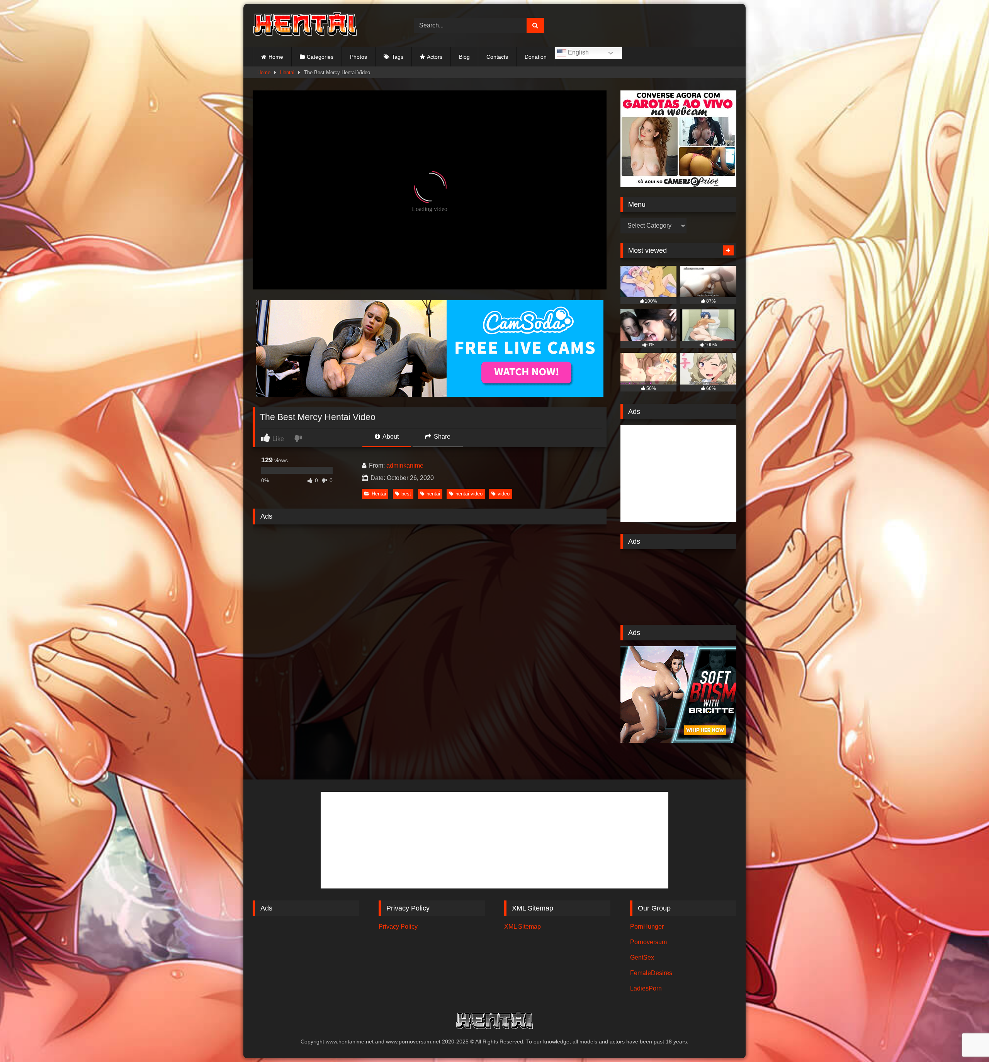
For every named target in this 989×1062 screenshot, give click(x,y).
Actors (434, 57)
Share (441, 436)
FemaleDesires (651, 973)
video (504, 494)
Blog (464, 57)
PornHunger (647, 926)
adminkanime (404, 465)
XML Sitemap (522, 926)
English (577, 52)
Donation (536, 57)
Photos (358, 57)
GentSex (642, 957)
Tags (397, 57)
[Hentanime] (305, 25)
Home (275, 57)
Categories (320, 57)
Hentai (287, 72)
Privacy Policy (398, 926)
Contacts (497, 57)
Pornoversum (648, 942)
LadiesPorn (646, 988)
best (406, 494)
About (390, 436)
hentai (433, 494)
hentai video (469, 494)
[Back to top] (965, 1039)
